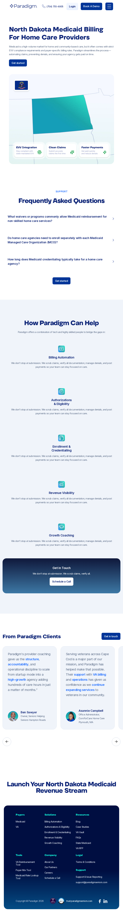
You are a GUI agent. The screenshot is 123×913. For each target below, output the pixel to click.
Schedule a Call (52, 878)
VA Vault (80, 832)
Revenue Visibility (53, 837)
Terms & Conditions (85, 862)
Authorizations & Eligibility (57, 826)
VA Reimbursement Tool (25, 863)
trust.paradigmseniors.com (79, 901)
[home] (23, 6)
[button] (109, 6)
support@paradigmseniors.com (91, 882)
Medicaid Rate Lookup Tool (27, 877)
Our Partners (51, 867)
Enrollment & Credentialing (58, 832)
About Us (49, 862)
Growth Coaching (53, 843)
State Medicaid (83, 843)
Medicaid (20, 821)
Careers (49, 872)
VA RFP (79, 848)
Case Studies (82, 826)
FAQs (78, 837)
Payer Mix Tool (23, 870)
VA (17, 826)
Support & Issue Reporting (89, 876)
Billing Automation (53, 821)
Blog (78, 821)
